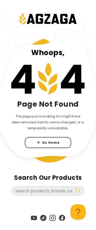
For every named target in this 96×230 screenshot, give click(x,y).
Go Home (51, 142)
